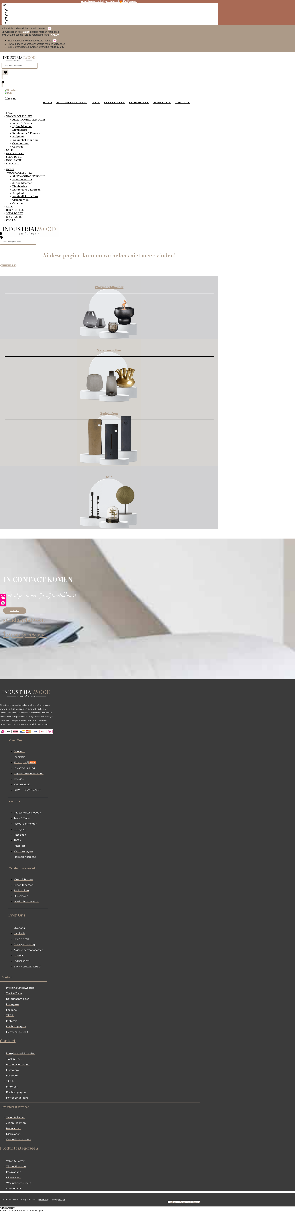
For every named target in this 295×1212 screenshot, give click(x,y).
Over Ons (16, 915)
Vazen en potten (109, 350)
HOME (10, 113)
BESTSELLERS (15, 153)
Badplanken (109, 413)
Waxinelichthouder (109, 287)
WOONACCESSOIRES (19, 116)
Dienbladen (19, 130)
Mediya (61, 1199)
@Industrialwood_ (25, 620)
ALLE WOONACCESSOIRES (28, 119)
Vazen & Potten (22, 123)
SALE (9, 150)
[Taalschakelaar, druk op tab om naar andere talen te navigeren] (11, 90)
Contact (8, 1040)
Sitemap (43, 1199)
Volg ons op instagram (25, 635)
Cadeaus (17, 146)
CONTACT (12, 163)
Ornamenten (20, 143)
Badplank (18, 136)
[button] (28, 740)
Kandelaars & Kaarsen (26, 133)
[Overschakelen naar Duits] (8, 93)
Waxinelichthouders (25, 140)
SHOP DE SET (14, 157)
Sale (109, 477)
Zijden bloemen (22, 126)
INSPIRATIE (14, 160)
